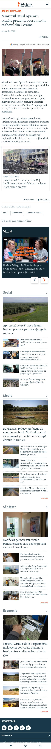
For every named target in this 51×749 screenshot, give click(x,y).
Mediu (7, 396)
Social (7, 293)
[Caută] (40, 745)
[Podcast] (25, 745)
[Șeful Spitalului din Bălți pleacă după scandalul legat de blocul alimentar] (11, 595)
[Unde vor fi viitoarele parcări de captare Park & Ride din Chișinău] (11, 382)
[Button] (44, 37)
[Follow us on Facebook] (4, 727)
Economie (10, 611)
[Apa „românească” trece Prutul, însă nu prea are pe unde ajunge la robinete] (25, 309)
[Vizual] (11, 745)
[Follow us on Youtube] (10, 727)
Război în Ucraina (11, 11)
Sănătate (9, 507)
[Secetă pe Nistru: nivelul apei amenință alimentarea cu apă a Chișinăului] (11, 491)
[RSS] (22, 727)
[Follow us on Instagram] (16, 727)
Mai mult (44, 499)
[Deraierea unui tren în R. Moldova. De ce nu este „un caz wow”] (11, 343)
